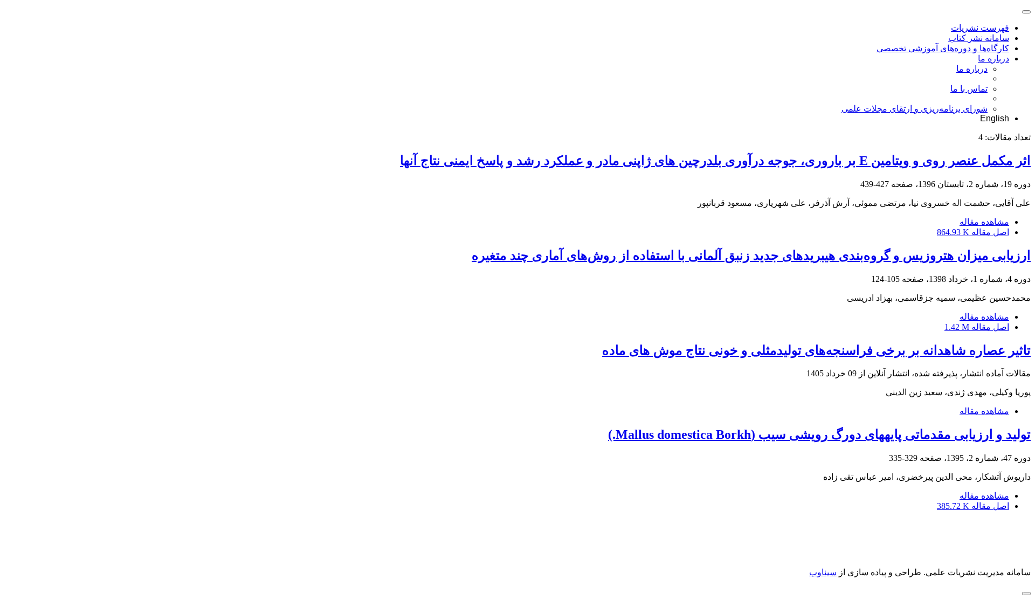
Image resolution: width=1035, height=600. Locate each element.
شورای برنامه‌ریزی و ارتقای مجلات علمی (914, 108)
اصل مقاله (973, 232)
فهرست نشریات (980, 27)
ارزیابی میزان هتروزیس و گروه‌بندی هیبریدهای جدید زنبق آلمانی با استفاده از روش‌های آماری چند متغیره (751, 256)
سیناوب (823, 572)
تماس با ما (969, 88)
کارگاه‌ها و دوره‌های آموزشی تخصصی (943, 48)
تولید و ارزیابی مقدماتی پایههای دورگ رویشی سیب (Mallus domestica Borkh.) (819, 434)
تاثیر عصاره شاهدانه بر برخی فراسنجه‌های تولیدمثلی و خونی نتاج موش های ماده (816, 350)
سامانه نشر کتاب (978, 38)
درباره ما (993, 58)
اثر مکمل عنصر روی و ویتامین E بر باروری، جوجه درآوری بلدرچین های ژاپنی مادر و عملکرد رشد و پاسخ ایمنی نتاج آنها (715, 161)
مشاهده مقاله (984, 221)
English (994, 118)
